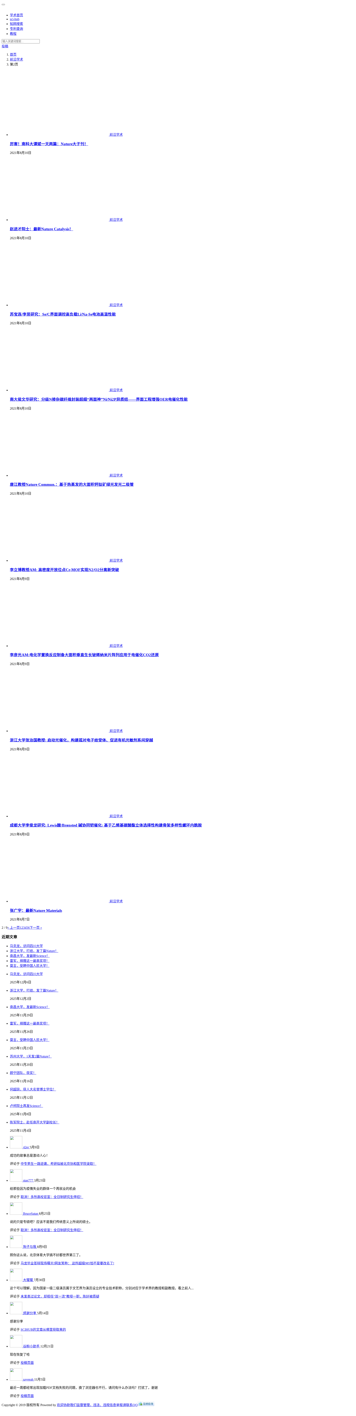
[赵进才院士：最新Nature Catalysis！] (60, 219)
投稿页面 (27, 1362)
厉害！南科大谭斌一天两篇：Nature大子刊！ (49, 144)
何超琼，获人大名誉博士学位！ (33, 1089)
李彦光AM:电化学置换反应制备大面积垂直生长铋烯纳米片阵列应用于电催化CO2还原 (84, 655)
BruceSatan (31, 1213)
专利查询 (16, 28)
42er (26, 1147)
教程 (13, 33)
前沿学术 (116, 134)
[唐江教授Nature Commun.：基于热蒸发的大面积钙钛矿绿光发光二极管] (60, 475)
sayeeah (28, 1379)
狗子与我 (30, 1247)
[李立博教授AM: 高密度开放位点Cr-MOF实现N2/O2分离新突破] (60, 560)
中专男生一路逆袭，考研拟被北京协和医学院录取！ (58, 1163)
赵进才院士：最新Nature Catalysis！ (41, 229)
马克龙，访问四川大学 (26, 946)
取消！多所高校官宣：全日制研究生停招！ (52, 1197)
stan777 (28, 1180)
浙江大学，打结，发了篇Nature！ (34, 951)
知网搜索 (16, 24)
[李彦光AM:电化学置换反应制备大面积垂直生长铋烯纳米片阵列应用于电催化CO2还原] (60, 646)
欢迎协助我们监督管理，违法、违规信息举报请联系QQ (97, 1405)
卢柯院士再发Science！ (26, 1106)
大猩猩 (28, 1280)
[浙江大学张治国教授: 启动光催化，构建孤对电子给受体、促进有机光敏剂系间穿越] (60, 731)
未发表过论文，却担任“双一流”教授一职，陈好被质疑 (60, 1296)
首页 (13, 54)
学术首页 (16, 15)
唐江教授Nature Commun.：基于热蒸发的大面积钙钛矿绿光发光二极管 (72, 484)
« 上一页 (13, 927)
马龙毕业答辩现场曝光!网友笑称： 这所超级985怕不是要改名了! (67, 1263)
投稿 (5, 46)
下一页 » (36, 927)
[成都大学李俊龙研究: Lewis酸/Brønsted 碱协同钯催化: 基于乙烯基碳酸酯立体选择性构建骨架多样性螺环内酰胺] (60, 816)
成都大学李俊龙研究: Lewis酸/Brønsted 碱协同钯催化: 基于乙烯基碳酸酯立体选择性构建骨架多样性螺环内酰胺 (106, 825)
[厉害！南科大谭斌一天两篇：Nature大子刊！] (60, 134)
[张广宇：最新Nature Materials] (60, 901)
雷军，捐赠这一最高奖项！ (29, 961)
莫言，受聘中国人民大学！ (29, 965)
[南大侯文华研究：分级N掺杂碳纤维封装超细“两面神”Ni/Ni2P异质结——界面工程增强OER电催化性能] (60, 390)
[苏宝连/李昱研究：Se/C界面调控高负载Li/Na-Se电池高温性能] (60, 305)
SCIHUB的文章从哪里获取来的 (43, 1329)
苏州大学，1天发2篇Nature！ (31, 1056)
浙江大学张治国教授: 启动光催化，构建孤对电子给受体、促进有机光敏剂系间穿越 (81, 740)
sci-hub (14, 19)
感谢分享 (30, 1313)
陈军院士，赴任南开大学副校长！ (34, 1122)
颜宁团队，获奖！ (23, 1073)
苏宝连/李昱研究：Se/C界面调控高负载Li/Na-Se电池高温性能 (63, 314)
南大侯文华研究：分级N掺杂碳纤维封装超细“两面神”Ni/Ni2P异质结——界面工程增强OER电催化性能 (99, 399)
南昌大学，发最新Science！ (30, 956)
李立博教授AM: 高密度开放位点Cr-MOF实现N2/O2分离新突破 (64, 570)
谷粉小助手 (31, 1346)
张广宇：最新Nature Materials (36, 910)
